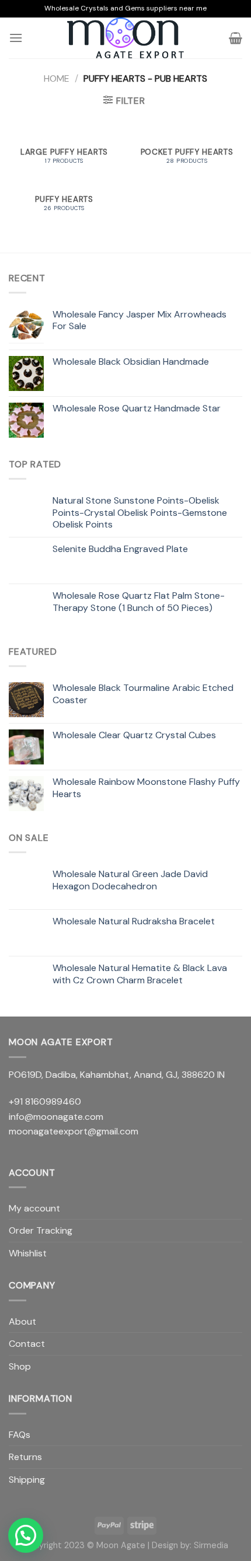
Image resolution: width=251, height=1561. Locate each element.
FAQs (19, 1435)
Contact (27, 1343)
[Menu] (16, 37)
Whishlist (28, 1253)
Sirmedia (211, 1545)
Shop (20, 1366)
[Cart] (235, 38)
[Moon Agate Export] (125, 38)
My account (34, 1208)
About (22, 1321)
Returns (25, 1457)
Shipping (27, 1479)
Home (56, 78)
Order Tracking (40, 1230)
